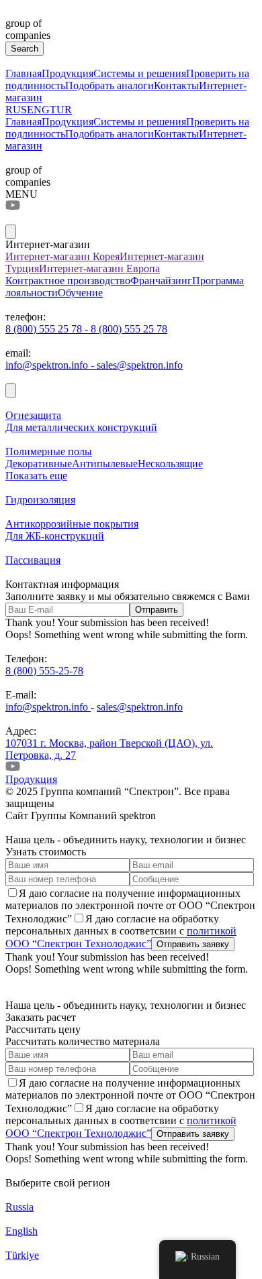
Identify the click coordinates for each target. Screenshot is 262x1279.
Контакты (176, 85)
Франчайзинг (161, 280)
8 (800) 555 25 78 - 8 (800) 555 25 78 (86, 328)
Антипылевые (105, 463)
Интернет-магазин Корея (62, 256)
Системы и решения (139, 73)
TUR (61, 109)
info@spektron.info (48, 707)
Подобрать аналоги (109, 85)
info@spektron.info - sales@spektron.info (94, 365)
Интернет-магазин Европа (99, 268)
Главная (23, 73)
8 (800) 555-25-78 (44, 670)
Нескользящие (170, 463)
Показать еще (36, 475)
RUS (16, 109)
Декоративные (38, 463)
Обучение (80, 292)
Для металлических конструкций (81, 427)
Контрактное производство (67, 280)
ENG (38, 109)
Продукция (67, 73)
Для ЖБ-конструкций (54, 536)
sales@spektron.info (140, 707)
